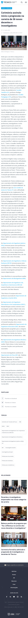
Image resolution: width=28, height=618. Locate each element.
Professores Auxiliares (7, 460)
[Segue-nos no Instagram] (17, 597)
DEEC (8, 426)
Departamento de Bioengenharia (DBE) (14, 278)
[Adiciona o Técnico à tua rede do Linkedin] (10, 597)
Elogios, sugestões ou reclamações (15, 565)
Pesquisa (21, 2)
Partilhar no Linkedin (10, 406)
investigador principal (7, 452)
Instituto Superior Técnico (17, 602)
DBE (20, 422)
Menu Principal (25, 2)
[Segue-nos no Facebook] (6, 597)
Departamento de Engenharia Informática (12, 437)
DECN (3, 426)
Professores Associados (8, 456)
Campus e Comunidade (6, 8)
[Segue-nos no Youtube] (14, 597)
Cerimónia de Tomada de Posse (9, 422)
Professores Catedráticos (8, 465)
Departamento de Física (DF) (9, 355)
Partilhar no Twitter (10, 402)
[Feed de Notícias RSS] (21, 597)
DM (2, 447)
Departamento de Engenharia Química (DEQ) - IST (13, 442)
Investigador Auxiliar (11, 447)
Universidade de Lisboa (14, 604)
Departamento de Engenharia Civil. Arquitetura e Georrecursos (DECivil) (13, 431)
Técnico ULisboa (9, 2)
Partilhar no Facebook (11, 398)
